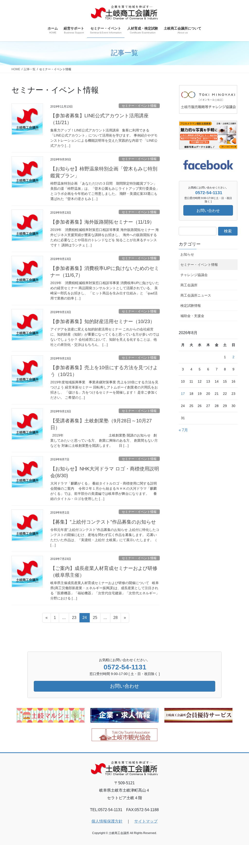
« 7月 (183, 430)
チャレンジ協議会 (194, 275)
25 (95, 619)
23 (74, 619)
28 (115, 619)
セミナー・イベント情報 (139, 106)
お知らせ (187, 254)
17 (183, 394)
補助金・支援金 (192, 316)
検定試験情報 (190, 306)
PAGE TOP (238, 815)
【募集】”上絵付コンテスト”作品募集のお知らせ (103, 522)
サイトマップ (146, 821)
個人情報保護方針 (107, 821)
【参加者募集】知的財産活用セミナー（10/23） (102, 321)
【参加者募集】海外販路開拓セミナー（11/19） (102, 222)
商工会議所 (188, 285)
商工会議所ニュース (195, 295)
